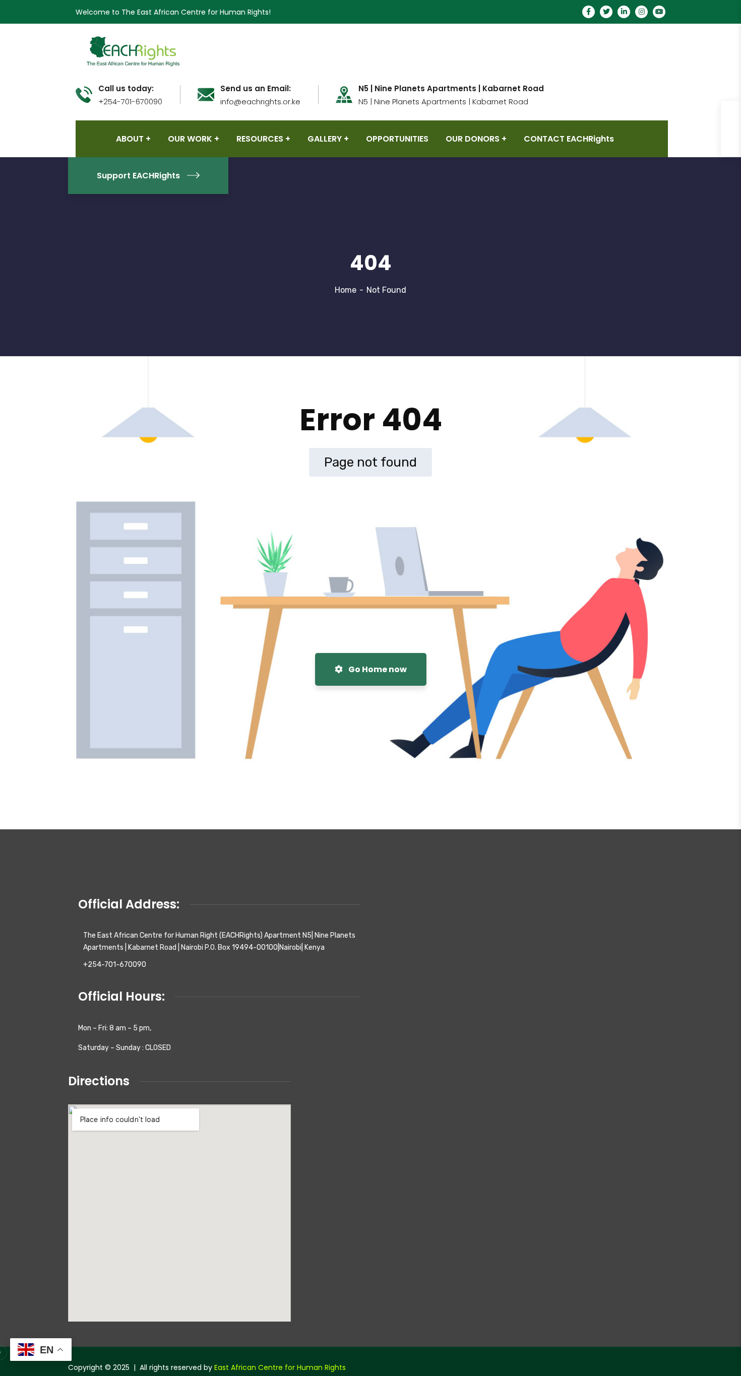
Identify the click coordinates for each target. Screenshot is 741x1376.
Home (345, 290)
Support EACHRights (138, 175)
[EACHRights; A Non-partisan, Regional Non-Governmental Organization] (132, 50)
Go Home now (377, 669)
